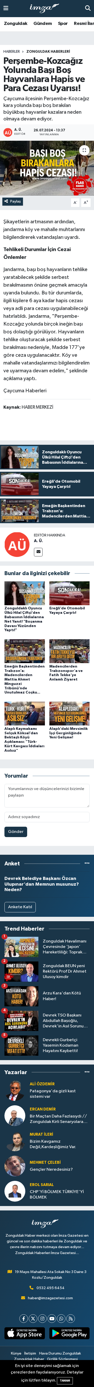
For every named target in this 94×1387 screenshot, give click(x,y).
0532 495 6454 (50, 1288)
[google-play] (69, 1334)
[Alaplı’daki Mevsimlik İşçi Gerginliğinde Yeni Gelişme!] (69, 713)
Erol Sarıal (42, 1185)
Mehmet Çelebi (45, 1162)
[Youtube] (52, 1318)
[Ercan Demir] (14, 1115)
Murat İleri (41, 1134)
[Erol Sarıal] (14, 1191)
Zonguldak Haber (29, 1359)
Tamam (65, 1380)
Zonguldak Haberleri (48, 51)
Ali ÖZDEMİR (42, 1084)
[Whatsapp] (61, 1318)
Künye (16, 1353)
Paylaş (15, 201)
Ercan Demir (43, 1109)
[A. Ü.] (17, 544)
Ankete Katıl (20, 907)
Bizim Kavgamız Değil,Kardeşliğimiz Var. (53, 1144)
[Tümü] (87, 863)
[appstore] (24, 1334)
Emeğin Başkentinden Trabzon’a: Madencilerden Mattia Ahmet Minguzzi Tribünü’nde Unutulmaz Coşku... (24, 680)
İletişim (30, 1353)
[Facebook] (23, 1318)
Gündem (42, 23)
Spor (63, 23)
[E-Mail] (38, 552)
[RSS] (70, 1318)
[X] (33, 1318)
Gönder (16, 832)
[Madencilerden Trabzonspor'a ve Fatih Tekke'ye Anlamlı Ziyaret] (69, 651)
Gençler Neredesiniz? (51, 1169)
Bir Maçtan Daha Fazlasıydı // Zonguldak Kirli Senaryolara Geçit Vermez (58, 1119)
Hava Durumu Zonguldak (60, 1353)
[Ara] (88, 8)
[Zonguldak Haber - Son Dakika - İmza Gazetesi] (46, 8)
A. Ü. (38, 541)
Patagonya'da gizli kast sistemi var (53, 1094)
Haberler (11, 51)
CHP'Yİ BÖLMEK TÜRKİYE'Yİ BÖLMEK (57, 1195)
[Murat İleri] (14, 1141)
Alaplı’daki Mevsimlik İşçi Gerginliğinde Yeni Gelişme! (68, 733)
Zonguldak (15, 23)
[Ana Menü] (5, 8)
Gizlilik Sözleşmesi (62, 1359)
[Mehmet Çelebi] (14, 1166)
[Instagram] (42, 1318)
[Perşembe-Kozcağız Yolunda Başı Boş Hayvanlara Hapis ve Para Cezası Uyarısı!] (47, 168)
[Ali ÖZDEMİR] (14, 1090)
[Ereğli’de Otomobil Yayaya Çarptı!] (69, 593)
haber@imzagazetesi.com (50, 1298)
